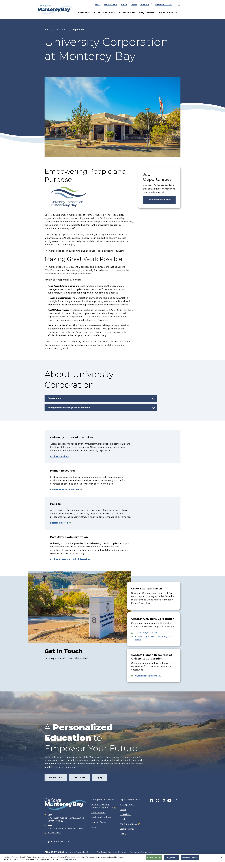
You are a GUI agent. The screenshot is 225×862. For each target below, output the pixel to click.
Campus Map (54, 821)
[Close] (221, 857)
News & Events (168, 12)
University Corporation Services (80, 852)
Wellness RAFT (98, 812)
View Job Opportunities (159, 200)
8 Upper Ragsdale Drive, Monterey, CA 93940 (153, 638)
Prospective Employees (141, 852)
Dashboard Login (163, 4)
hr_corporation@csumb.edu (148, 676)
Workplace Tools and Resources (112, 852)
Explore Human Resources (64, 489)
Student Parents (99, 822)
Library (94, 827)
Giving (134, 4)
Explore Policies (59, 523)
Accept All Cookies (190, 857)
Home (47, 29)
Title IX (123, 809)
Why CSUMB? (147, 12)
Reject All (171, 857)
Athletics (144, 4)
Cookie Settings (127, 829)
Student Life (127, 12)
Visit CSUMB (79, 777)
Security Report (127, 804)
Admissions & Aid (104, 12)
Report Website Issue (130, 800)
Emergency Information (102, 800)
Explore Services (59, 456)
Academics (83, 12)
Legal (122, 819)
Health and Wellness (101, 817)
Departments (110, 4)
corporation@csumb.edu (146, 633)
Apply (97, 4)
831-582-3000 (54, 832)
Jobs (122, 834)
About (124, 4)
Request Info (55, 777)
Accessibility (125, 814)
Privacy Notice (70, 859)
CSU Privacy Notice (128, 824)
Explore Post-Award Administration (70, 559)
